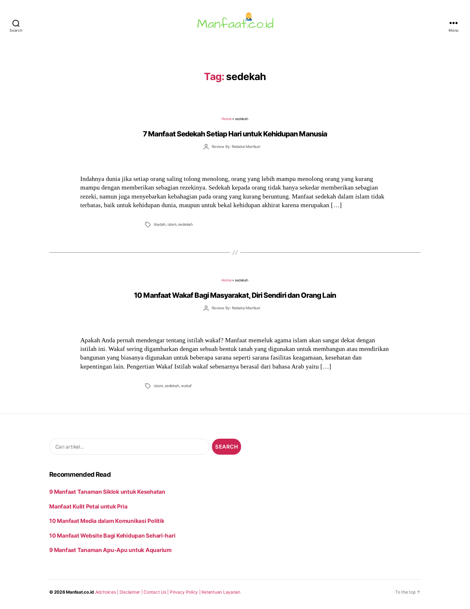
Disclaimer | (132, 592)
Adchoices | (107, 592)
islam (172, 224)
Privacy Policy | (186, 592)
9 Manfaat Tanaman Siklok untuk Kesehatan (107, 491)
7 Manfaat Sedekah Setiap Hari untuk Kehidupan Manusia (235, 133)
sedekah (185, 224)
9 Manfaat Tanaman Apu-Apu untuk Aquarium (110, 550)
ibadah (160, 224)
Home (226, 119)
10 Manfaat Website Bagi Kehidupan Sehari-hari (112, 535)
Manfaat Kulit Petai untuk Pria (88, 506)
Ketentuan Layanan (220, 592)
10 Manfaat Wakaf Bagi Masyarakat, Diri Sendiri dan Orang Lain (235, 295)
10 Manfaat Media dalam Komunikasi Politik (106, 520)
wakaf (186, 386)
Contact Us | (157, 592)
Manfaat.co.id (80, 592)
